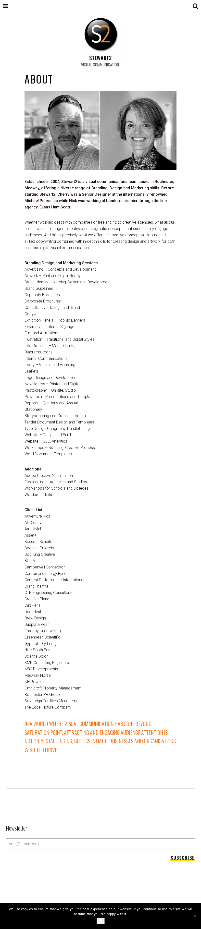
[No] (194, 916)
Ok (101, 921)
